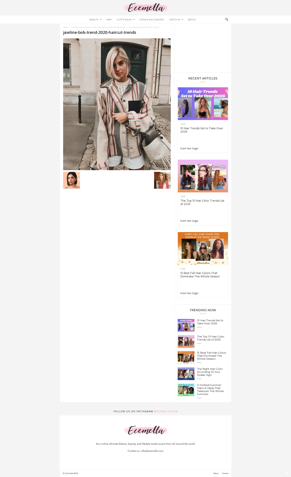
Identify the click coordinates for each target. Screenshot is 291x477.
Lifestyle (174, 19)
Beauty (94, 19)
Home (65, 27)
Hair (108, 19)
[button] (226, 19)
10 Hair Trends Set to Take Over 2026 (210, 322)
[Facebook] (134, 457)
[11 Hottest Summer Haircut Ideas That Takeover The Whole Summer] (186, 390)
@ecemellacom (165, 411)
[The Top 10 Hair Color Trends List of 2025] (203, 176)
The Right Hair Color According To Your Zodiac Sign (210, 372)
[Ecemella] (145, 7)
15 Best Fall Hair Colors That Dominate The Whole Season (200, 274)
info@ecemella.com (152, 450)
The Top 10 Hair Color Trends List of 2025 (210, 338)
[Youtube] (157, 457)
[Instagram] (142, 457)
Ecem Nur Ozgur (189, 148)
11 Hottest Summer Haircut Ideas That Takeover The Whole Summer (210, 389)
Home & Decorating (151, 19)
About (192, 19)
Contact (225, 473)
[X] (150, 457)
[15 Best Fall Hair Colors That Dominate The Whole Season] (203, 248)
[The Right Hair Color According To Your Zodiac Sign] (186, 373)
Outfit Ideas (124, 19)
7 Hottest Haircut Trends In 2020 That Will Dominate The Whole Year (98, 27)
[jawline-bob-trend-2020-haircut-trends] (117, 104)
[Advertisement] (202, 48)
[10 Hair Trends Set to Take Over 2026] (203, 103)
